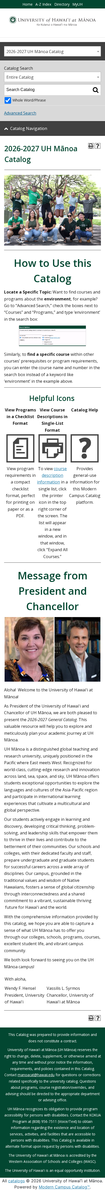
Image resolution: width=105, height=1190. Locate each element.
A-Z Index (43, 4)
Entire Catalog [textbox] (20, 77)
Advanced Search (20, 113)
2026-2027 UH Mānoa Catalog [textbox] (35, 51)
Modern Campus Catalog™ (64, 1186)
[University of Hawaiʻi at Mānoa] (52, 21)
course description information (52, 475)
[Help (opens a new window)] (97, 146)
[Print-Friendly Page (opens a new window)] (91, 146)
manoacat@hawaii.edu (36, 1074)
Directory (62, 4)
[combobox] (52, 51)
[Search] (95, 89)
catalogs (16, 1180)
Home (27, 4)
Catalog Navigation (28, 128)
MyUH (77, 4)
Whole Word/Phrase (29, 100)
